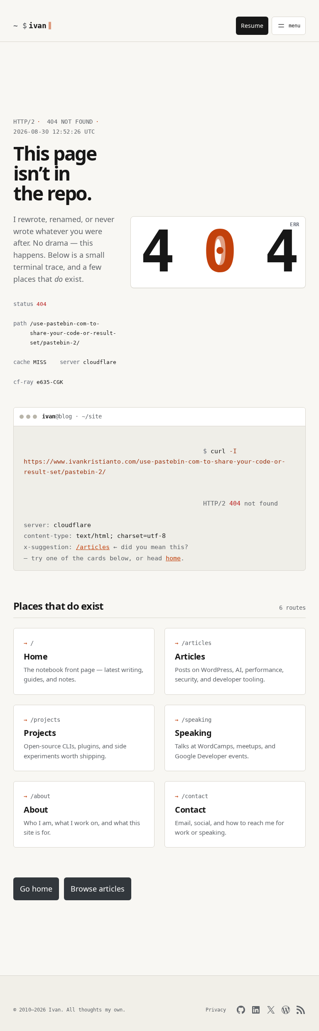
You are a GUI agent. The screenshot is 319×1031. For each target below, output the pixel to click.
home (173, 558)
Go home (36, 889)
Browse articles (98, 889)
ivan (38, 25)
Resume (252, 25)
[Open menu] (289, 26)
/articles (93, 547)
